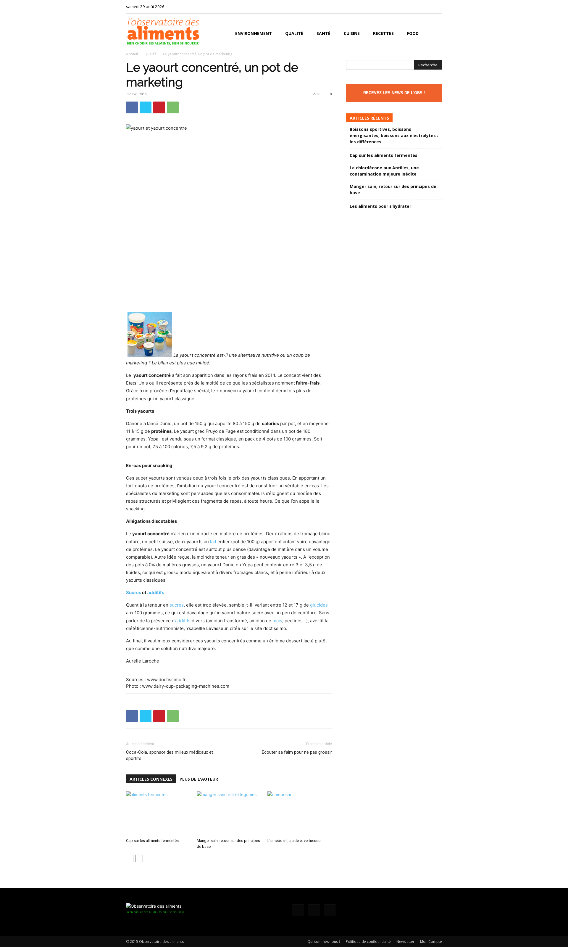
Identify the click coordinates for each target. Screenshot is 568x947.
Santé (323, 33)
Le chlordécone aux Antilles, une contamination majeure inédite (384, 171)
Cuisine (352, 33)
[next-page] (139, 858)
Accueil (132, 54)
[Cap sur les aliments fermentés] (158, 813)
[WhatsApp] (173, 107)
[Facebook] (418, 6)
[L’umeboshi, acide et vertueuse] (299, 813)
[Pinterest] (159, 107)
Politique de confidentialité (368, 941)
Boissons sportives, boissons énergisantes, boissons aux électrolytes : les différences (394, 135)
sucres (177, 605)
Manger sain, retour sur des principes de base (393, 189)
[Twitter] (437, 6)
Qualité (294, 33)
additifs (155, 592)
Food (413, 33)
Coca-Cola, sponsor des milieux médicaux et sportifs (169, 755)
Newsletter (405, 941)
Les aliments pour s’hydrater (380, 206)
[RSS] (427, 6)
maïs (277, 620)
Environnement (253, 33)
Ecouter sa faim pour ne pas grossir (297, 752)
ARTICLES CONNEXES (151, 779)
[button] (435, 34)
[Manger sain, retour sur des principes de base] (229, 813)
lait (213, 541)
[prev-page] (129, 858)
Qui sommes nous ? (323, 941)
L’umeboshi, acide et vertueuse (293, 840)
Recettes (383, 33)
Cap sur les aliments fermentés (152, 840)
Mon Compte (431, 941)
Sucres (133, 592)
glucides (319, 605)
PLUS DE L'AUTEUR (199, 779)
